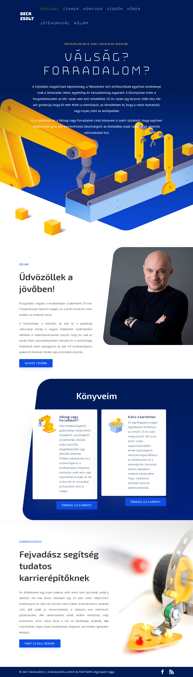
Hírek (133, 9)
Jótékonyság (55, 23)
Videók (115, 9)
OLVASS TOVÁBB (36, 363)
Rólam (81, 23)
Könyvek (93, 9)
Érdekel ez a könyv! (77, 505)
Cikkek (71, 9)
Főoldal (49, 9)
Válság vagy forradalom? (69, 418)
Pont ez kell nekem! (40, 643)
